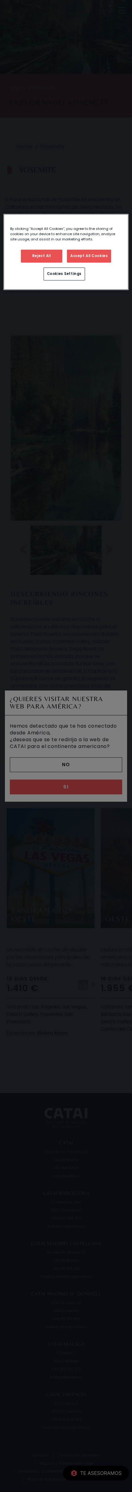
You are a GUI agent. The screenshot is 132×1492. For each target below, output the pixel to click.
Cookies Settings (64, 273)
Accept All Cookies (89, 255)
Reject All (41, 255)
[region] (66, 252)
